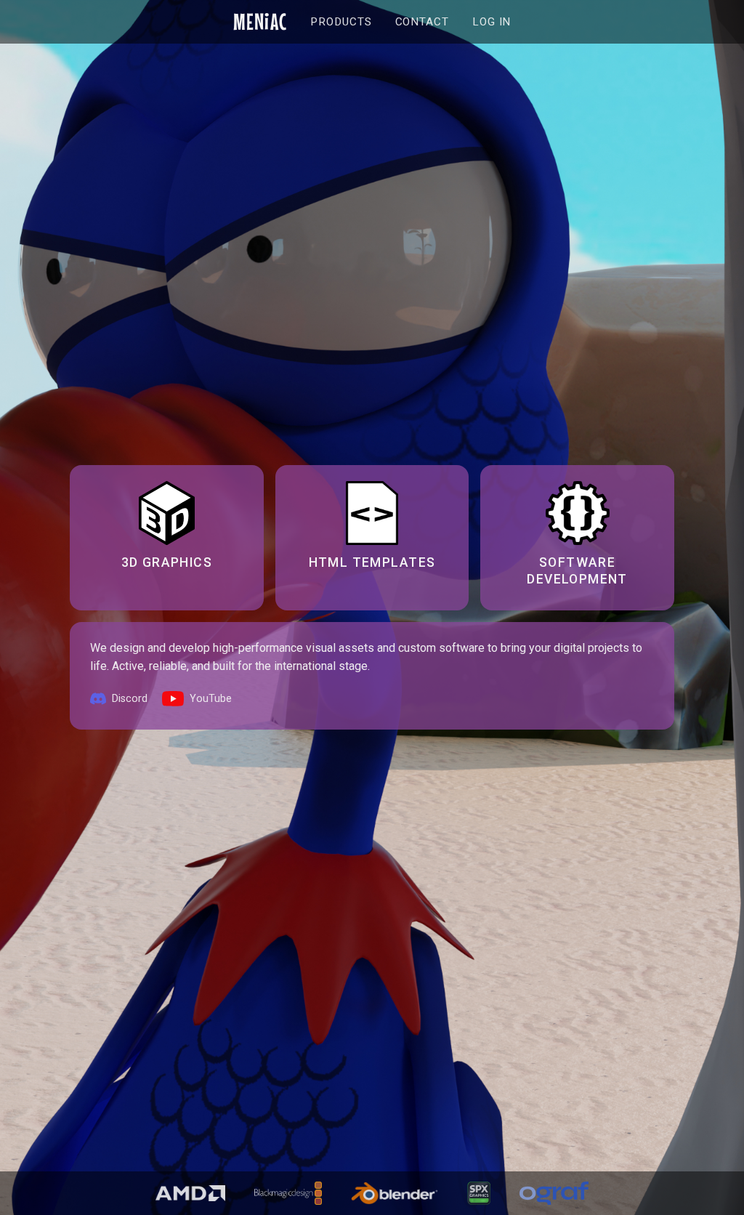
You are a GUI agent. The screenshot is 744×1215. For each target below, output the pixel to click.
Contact (422, 21)
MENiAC (260, 21)
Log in (491, 21)
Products (340, 21)
